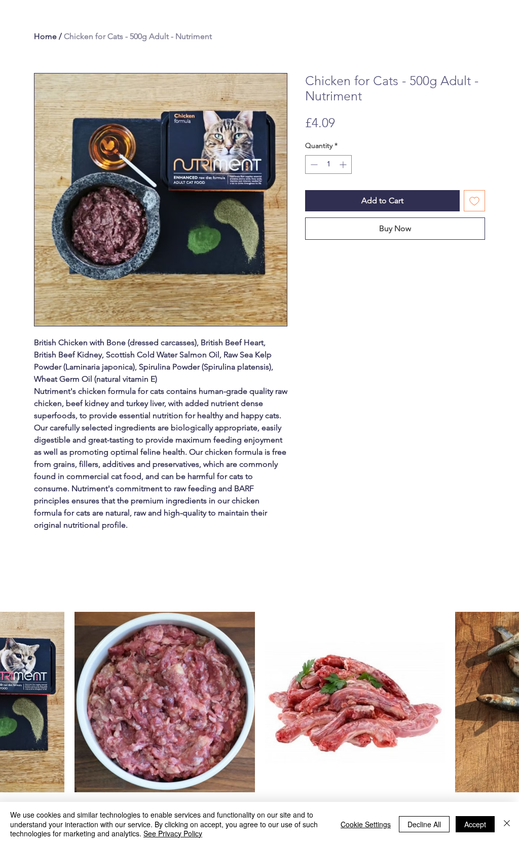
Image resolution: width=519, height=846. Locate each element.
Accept (475, 824)
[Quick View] (165, 702)
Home (45, 36)
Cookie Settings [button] (366, 824)
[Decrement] (313, 164)
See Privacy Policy (172, 833)
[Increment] (344, 164)
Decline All (424, 824)
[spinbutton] (328, 164)
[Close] (507, 824)
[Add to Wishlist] (474, 200)
